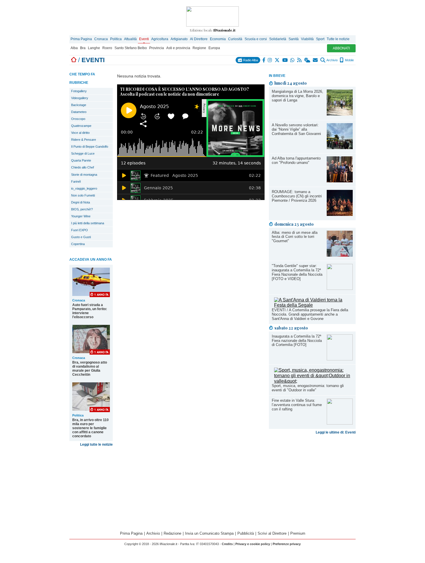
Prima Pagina (81, 39)
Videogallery (79, 98)
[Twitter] (277, 60)
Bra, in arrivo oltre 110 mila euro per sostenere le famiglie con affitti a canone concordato (90, 428)
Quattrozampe (81, 125)
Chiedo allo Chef (82, 167)
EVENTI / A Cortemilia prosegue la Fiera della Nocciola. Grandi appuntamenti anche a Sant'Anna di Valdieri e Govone (310, 314)
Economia (218, 39)
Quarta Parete (81, 160)
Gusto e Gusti (81, 237)
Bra (83, 48)
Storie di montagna (84, 174)
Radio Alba (250, 60)
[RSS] (299, 60)
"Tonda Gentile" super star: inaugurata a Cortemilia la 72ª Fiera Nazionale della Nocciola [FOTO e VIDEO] (297, 272)
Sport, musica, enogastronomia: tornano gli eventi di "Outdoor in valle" (308, 388)
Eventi (144, 39)
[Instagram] (270, 60)
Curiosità (235, 39)
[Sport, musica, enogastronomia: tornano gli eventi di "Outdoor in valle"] (313, 381)
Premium (297, 533)
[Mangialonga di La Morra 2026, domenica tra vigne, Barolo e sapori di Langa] (340, 114)
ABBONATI (341, 48)
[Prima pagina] (73, 60)
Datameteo (78, 112)
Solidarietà (277, 39)
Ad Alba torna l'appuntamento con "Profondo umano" (296, 160)
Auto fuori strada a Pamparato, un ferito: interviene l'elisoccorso (89, 311)
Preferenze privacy (287, 544)
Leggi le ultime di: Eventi (336, 432)
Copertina (78, 244)
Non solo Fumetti (83, 195)
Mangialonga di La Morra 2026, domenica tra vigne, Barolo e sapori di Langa (297, 95)
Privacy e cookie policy (252, 544)
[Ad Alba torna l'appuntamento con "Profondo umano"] (340, 180)
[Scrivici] (315, 60)
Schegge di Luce (83, 153)
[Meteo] (307, 60)
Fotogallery (79, 91)
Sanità (294, 39)
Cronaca (101, 39)
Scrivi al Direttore (272, 533)
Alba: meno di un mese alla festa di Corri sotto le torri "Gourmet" (294, 236)
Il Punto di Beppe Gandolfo (89, 146)
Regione (199, 48)
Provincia (156, 48)
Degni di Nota (80, 202)
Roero (107, 48)
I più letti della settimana (87, 223)
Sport (320, 39)
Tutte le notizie (338, 39)
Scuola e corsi (256, 39)
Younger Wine (80, 216)
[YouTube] (285, 60)
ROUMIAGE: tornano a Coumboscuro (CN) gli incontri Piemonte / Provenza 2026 (297, 196)
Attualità (130, 39)
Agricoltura (159, 39)
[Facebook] (264, 60)
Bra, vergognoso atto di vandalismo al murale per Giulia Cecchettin (89, 368)
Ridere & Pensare (83, 139)
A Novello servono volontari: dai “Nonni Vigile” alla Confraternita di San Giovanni (296, 129)
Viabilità (307, 39)
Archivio (332, 60)
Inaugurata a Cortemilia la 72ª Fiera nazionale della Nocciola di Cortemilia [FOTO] (297, 340)
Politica (116, 39)
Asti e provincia (178, 48)
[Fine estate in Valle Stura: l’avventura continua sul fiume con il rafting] (340, 423)
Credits (227, 544)
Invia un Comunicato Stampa (209, 533)
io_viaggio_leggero (84, 188)
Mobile (349, 60)
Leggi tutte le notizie (96, 444)
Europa (214, 48)
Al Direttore (199, 39)
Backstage (78, 105)
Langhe (94, 48)
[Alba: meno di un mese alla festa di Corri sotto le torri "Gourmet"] (340, 255)
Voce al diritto (80, 132)
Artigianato (179, 39)
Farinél (76, 181)
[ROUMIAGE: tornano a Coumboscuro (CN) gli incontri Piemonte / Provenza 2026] (340, 214)
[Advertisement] (312, 482)
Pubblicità (245, 533)
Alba (74, 48)
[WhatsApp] (292, 60)
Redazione (172, 533)
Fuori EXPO (79, 230)
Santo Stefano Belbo (130, 48)
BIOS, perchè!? (82, 209)
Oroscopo (78, 119)
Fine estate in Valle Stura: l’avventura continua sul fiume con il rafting (297, 404)
